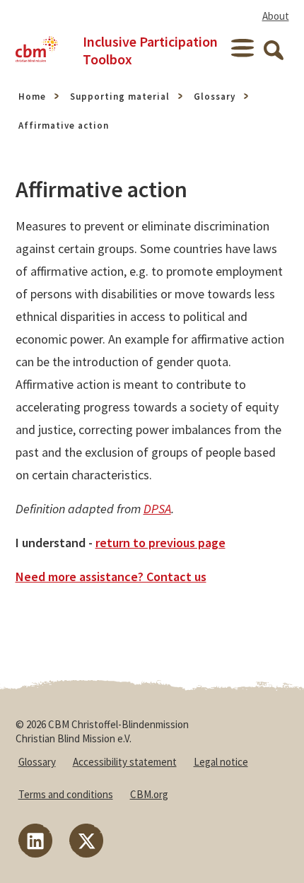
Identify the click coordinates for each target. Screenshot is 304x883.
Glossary (214, 96)
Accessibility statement (125, 761)
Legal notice (221, 761)
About (275, 16)
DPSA (157, 509)
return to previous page (160, 542)
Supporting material (120, 96)
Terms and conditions (65, 794)
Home (32, 96)
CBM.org (149, 794)
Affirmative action (63, 125)
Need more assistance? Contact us (111, 576)
